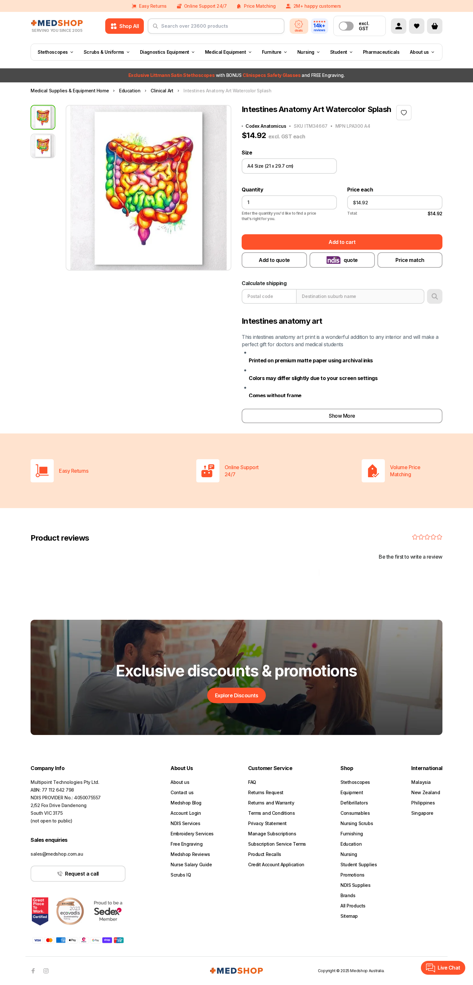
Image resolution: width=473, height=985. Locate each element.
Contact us (182, 792)
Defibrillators (354, 802)
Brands (347, 895)
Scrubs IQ (181, 875)
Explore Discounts (236, 695)
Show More (342, 416)
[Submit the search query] (155, 28)
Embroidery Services (192, 833)
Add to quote (274, 260)
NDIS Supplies (355, 885)
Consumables (355, 813)
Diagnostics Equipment (164, 52)
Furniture (272, 52)
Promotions (352, 875)
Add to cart (342, 242)
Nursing (305, 52)
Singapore (422, 813)
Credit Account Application (276, 864)
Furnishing (351, 833)
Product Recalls (264, 854)
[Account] (398, 26)
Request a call (81, 873)
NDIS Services (185, 823)
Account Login (186, 813)
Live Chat (449, 967)
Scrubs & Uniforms (104, 52)
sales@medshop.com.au (57, 854)
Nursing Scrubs (356, 823)
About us (419, 52)
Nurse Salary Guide (191, 864)
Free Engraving (186, 844)
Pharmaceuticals (381, 52)
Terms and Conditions (271, 813)
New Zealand (425, 792)
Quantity (252, 190)
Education (351, 844)
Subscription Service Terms (277, 844)
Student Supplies (358, 864)
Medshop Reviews (190, 854)
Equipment (351, 792)
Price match (409, 260)
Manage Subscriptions (272, 833)
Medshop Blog (186, 802)
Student (338, 52)
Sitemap (349, 916)
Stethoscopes (53, 52)
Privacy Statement (267, 823)
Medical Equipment (225, 52)
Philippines (423, 802)
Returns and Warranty (271, 802)
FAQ (252, 782)
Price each (360, 190)
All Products (353, 905)
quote (351, 260)
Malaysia (421, 782)
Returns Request (265, 792)
